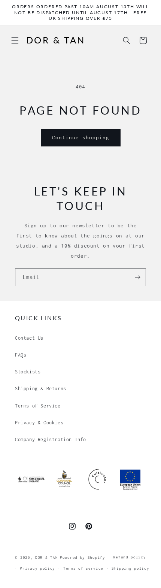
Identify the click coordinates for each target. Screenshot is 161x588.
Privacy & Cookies (39, 422)
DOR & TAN (46, 557)
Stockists (27, 372)
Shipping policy (130, 568)
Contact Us (29, 338)
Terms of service (83, 568)
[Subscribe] (137, 277)
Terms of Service (38, 406)
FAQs (20, 355)
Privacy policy (37, 568)
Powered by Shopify (82, 557)
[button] (15, 40)
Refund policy (129, 557)
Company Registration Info (50, 439)
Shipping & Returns (40, 388)
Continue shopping (80, 137)
